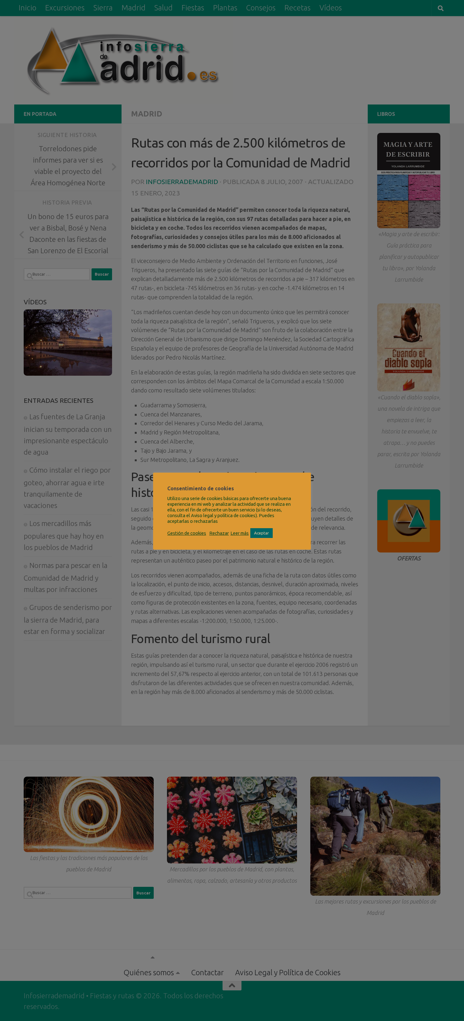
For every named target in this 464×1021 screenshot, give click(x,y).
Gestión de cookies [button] (186, 533)
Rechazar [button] (219, 533)
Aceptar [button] (261, 533)
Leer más (239, 533)
